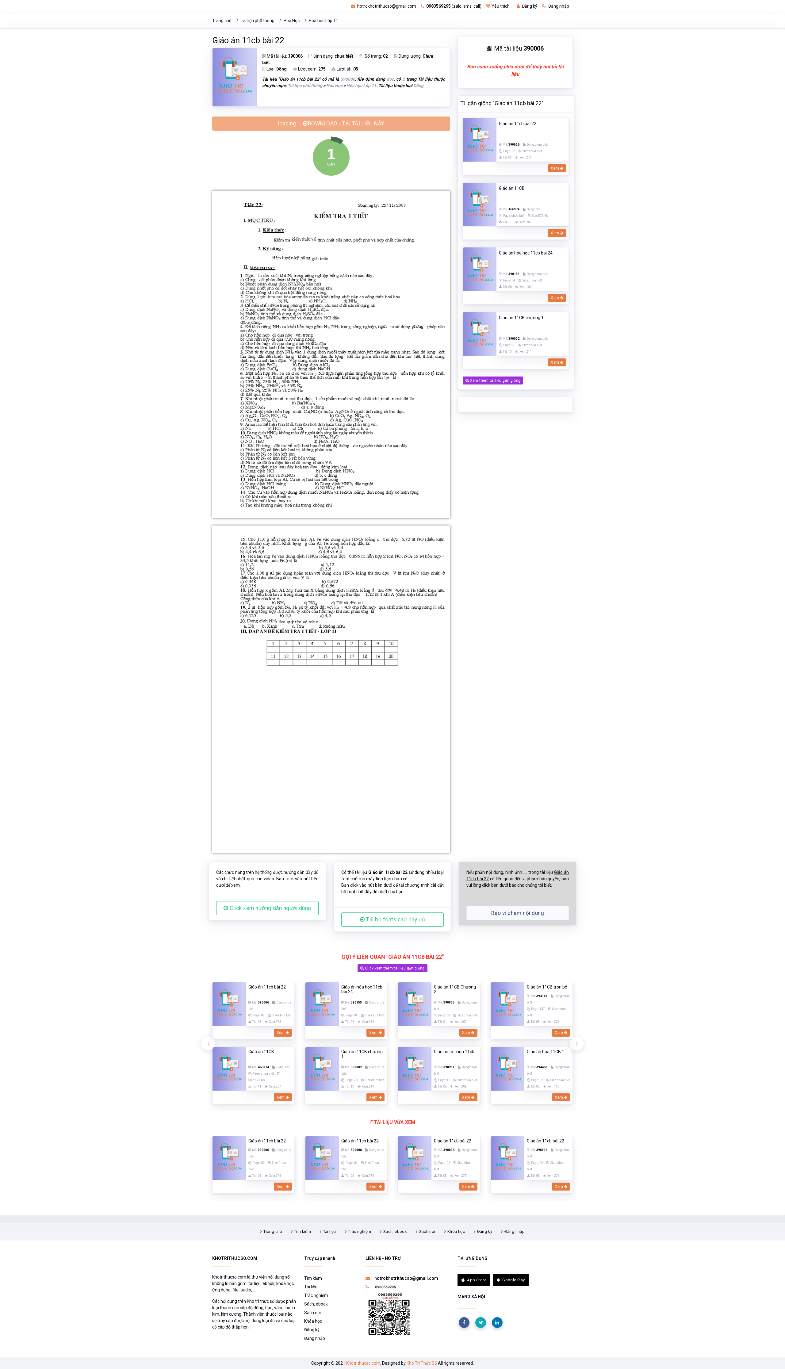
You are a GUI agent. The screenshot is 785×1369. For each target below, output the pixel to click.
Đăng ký (529, 6)
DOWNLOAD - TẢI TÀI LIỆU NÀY (333, 121)
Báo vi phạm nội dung (517, 860)
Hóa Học (292, 20)
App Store (476, 1227)
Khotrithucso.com (363, 1310)
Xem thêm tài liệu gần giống (494, 380)
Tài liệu (329, 1178)
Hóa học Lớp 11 (323, 20)
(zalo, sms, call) (453, 6)
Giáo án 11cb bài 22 (248, 40)
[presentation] (208, 990)
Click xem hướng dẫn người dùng (269, 855)
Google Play (513, 1227)
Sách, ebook (395, 1178)
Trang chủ (222, 20)
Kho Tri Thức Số (422, 1310)
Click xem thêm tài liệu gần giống (394, 915)
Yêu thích (501, 6)
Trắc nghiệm (359, 1178)
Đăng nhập (558, 6)
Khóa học (456, 1178)
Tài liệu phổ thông (257, 20)
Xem (555, 168)
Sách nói (427, 1178)
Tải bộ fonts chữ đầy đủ (395, 867)
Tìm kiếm (302, 1178)
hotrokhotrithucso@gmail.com (386, 6)
